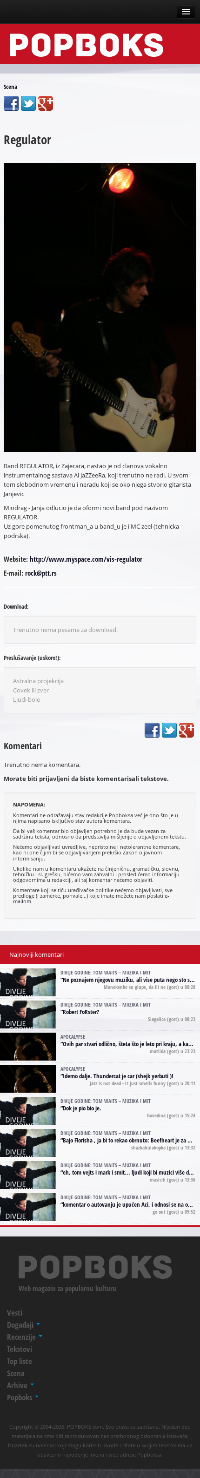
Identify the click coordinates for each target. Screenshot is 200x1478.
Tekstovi (19, 1349)
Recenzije (22, 1336)
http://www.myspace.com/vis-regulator (86, 559)
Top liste (19, 1361)
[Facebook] (11, 103)
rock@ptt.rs (41, 573)
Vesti (14, 1312)
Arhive (18, 1385)
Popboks (20, 1397)
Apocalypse (72, 1036)
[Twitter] (28, 103)
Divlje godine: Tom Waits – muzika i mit (105, 972)
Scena (10, 86)
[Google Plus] (45, 103)
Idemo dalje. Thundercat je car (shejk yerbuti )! (118, 1076)
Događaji (21, 1324)
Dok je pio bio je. (82, 1108)
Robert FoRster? (81, 1012)
